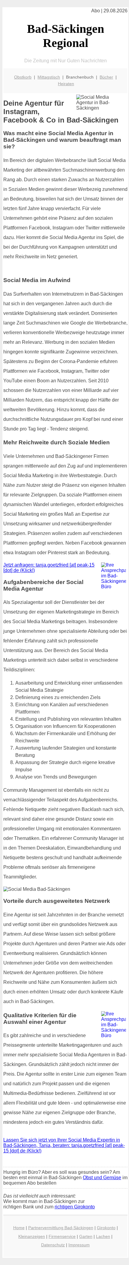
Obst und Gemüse (102, 1177)
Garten (85, 1236)
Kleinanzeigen (31, 1236)
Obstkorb (23, 77)
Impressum (79, 1244)
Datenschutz (53, 1244)
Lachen (103, 1236)
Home (19, 1227)
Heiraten (66, 83)
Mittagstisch (49, 77)
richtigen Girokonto (75, 1206)
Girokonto (106, 1227)
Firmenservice (62, 1236)
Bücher (106, 77)
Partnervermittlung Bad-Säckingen (60, 1227)
